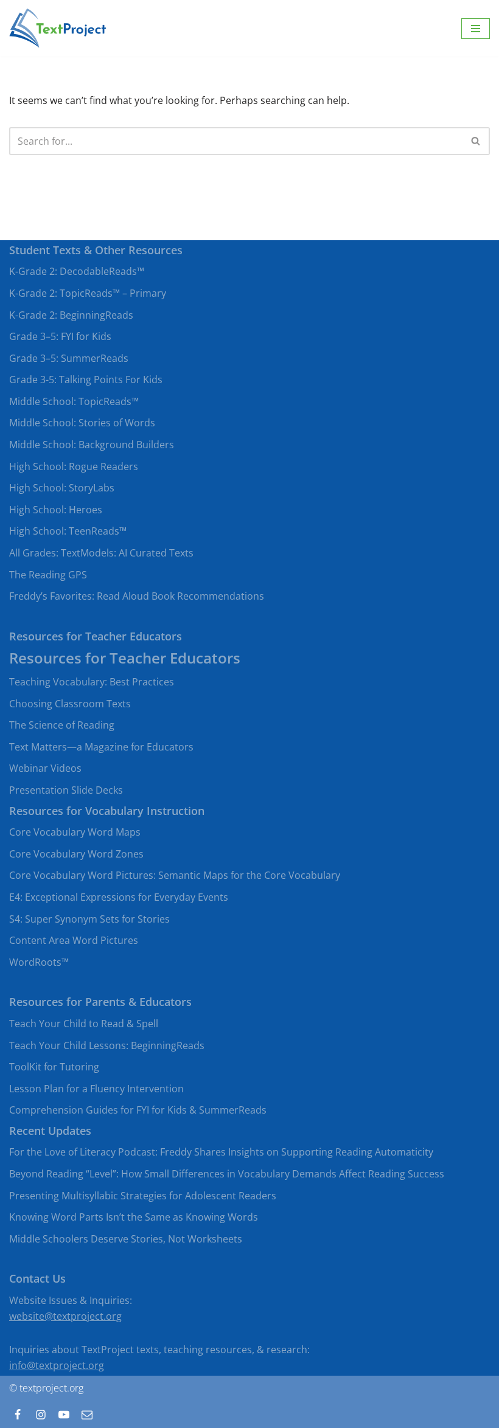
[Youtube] (63, 1414)
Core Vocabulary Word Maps (75, 832)
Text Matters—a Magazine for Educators (101, 747)
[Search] (476, 141)
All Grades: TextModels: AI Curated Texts (101, 553)
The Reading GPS (48, 574)
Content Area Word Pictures (73, 940)
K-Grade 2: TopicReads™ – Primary (87, 293)
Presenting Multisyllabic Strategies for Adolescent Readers (142, 1195)
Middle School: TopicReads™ (74, 401)
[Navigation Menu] (475, 28)
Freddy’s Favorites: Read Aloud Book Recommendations (136, 596)
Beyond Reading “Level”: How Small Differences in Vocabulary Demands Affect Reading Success (226, 1173)
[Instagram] (40, 1414)
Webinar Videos (45, 768)
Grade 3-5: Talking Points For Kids (85, 379)
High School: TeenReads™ (68, 531)
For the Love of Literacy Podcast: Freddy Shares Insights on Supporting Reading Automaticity (221, 1152)
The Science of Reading (61, 725)
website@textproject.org (65, 1316)
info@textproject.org (56, 1365)
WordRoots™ (39, 962)
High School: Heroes (55, 509)
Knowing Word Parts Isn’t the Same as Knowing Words (133, 1217)
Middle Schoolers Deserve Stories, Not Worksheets (125, 1239)
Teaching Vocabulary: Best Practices (91, 681)
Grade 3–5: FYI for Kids (60, 336)
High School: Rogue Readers (73, 466)
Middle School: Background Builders (91, 444)
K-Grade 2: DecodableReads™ (76, 271)
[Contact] (87, 1414)
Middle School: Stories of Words (82, 422)
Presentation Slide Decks (66, 790)
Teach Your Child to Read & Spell (83, 1023)
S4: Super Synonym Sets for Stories (89, 919)
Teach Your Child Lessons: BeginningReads (106, 1045)
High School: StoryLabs (61, 487)
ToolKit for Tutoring (54, 1066)
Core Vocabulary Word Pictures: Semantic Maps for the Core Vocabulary (174, 875)
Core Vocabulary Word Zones (76, 854)
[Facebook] (17, 1414)
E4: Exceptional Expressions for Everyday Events (118, 897)
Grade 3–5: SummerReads (68, 358)
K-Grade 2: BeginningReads (71, 315)
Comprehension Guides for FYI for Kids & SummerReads (138, 1110)
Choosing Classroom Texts (70, 703)
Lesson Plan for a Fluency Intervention (96, 1088)
